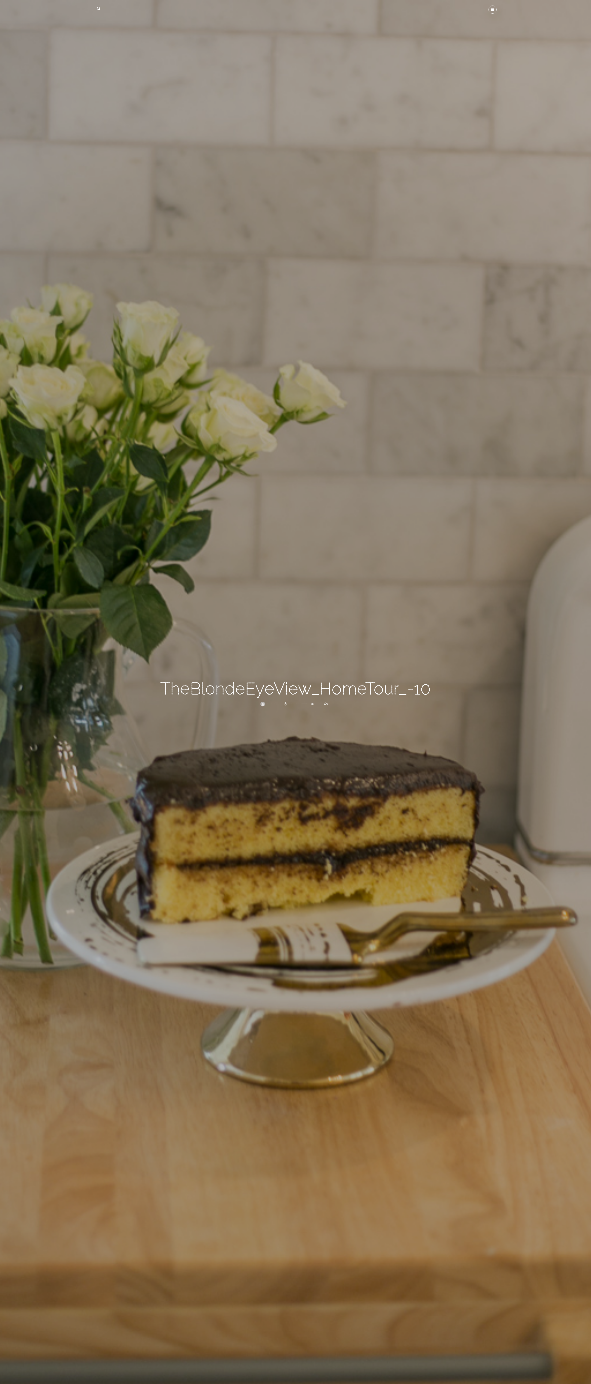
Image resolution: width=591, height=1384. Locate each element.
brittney (272, 704)
